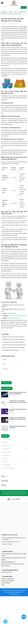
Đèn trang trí (6, 448)
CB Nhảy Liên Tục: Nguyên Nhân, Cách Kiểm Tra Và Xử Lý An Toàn (14, 345)
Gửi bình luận (6, 382)
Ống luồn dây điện (8, 439)
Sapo (17, 594)
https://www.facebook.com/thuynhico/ (18, 315)
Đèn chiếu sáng (7, 445)
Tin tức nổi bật (6, 388)
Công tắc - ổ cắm (7, 452)
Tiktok (2, 584)
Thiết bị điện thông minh (9, 468)
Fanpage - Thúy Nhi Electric (7, 578)
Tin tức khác (5, 334)
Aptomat (5, 442)
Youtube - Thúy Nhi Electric (7, 580)
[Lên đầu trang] (24, 622)
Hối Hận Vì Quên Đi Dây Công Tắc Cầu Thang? (13, 347)
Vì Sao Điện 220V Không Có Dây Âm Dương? (12, 342)
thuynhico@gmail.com (9, 562)
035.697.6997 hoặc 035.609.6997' (15, 564)
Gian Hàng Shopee (5, 582)
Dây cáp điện (6, 465)
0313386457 (7, 566)
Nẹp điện (6, 458)
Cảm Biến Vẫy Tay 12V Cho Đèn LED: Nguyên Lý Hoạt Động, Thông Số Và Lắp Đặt (13, 339)
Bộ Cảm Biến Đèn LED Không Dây (13, 350)
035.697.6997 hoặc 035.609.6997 (11, 541)
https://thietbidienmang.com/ (15, 318)
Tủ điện (5, 461)
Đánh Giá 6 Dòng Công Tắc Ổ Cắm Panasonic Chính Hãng (13, 337)
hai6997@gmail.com (11, 313)
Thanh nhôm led (7, 455)
